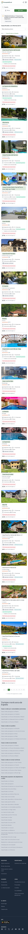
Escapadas (4, 882)
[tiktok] (12, 929)
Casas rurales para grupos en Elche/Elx (10, 728)
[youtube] (16, 929)
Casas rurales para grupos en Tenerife (10, 765)
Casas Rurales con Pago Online (8, 809)
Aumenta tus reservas (20, 863)
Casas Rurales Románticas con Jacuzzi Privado (12, 786)
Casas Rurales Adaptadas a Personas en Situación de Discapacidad (13, 833)
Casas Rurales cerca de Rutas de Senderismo (12, 847)
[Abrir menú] (26, 2)
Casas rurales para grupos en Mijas (9, 736)
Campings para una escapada (8, 844)
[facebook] (2, 929)
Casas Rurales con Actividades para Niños (11, 807)
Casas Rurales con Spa (6, 817)
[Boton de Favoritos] (24, 38)
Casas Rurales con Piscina (7, 791)
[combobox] (14, 7)
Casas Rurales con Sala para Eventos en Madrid (12, 719)
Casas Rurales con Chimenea (8, 850)
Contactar (4, 873)
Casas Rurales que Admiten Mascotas (10, 794)
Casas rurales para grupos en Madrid (10, 711)
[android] (14, 922)
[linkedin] (23, 929)
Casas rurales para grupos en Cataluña (10, 714)
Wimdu (3, 906)
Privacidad (17, 885)
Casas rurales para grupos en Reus (9, 733)
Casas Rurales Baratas (6, 825)
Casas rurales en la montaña (8, 796)
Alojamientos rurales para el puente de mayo (11, 842)
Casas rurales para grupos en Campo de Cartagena (13, 767)
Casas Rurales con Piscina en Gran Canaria (11, 770)
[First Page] (4, 690)
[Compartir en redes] (23, 2)
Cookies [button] (17, 887)
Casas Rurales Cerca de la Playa (8, 789)
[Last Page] (24, 690)
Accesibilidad (18, 890)
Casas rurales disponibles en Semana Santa (11, 799)
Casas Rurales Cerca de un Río (8, 822)
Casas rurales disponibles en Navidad (10, 804)
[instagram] (5, 929)
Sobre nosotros (5, 863)
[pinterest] (19, 929)
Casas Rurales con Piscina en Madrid (9, 722)
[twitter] (9, 929)
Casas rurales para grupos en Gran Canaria (11, 762)
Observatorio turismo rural (6, 870)
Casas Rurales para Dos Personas (9, 814)
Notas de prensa (5, 866)
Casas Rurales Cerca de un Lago (8, 837)
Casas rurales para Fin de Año (8, 802)
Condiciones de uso (20, 882)
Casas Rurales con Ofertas (7, 781)
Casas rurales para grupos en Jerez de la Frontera (13, 731)
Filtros (8, 10)
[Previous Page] (6, 690)
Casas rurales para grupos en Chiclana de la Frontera (13, 739)
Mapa (21, 10)
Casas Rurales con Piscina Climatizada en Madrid (12, 716)
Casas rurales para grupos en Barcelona (10, 753)
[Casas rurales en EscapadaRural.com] (6, 2)
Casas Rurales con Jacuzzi (7, 827)
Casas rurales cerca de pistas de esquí (10, 839)
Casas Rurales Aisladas (6, 820)
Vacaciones (4, 885)
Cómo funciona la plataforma (19, 894)
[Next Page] (22, 690)
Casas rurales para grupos (7, 783)
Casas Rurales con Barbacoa (8, 830)
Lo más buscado (5, 887)
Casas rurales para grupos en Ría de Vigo (10, 772)
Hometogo (4, 903)
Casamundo (4, 909)
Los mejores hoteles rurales (7, 812)
